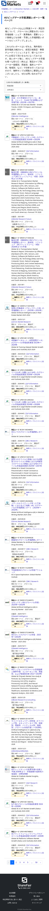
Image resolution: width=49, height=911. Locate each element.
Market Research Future (22, 219)
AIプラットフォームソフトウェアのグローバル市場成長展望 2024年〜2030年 (27, 835)
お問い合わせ (12, 903)
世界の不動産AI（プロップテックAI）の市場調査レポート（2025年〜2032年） (27, 309)
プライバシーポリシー (37, 893)
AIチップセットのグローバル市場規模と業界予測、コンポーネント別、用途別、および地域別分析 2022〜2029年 (26, 671)
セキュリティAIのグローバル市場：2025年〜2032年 (25, 603)
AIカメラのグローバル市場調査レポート (26, 433)
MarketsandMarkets (20, 751)
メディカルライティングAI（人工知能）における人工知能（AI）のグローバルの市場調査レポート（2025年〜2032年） (26, 506)
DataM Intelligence (20, 616)
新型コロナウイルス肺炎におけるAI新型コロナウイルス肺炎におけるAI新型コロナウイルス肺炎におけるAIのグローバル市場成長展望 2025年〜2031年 (26, 462)
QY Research (32, 783)
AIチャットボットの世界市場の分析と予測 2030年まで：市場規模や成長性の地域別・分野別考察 (27, 771)
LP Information (33, 151)
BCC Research (32, 441)
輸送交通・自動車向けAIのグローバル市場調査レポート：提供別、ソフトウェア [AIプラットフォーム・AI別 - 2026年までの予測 (27, 175)
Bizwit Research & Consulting (24, 700)
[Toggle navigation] (44, 3)
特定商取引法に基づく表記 (12, 899)
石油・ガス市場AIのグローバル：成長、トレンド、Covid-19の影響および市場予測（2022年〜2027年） (27, 100)
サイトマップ (37, 903)
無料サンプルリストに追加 (35, 127)
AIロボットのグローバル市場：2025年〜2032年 (26, 635)
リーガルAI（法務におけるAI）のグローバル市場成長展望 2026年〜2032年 (27, 373)
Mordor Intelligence (20, 116)
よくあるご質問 (36, 899)
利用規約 (12, 896)
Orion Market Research (22, 322)
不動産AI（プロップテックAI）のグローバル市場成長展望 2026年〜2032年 (27, 138)
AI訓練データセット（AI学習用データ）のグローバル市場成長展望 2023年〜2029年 (27, 342)
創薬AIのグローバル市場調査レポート (26, 540)
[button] (30, 3)
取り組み (37, 896)
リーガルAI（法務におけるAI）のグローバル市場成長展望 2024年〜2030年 (27, 403)
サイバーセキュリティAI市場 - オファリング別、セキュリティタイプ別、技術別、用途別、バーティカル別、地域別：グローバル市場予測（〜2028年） (27, 724)
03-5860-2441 (25, 888)
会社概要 (12, 893)
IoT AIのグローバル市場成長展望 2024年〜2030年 (27, 805)
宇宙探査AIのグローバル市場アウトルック (26, 571)
